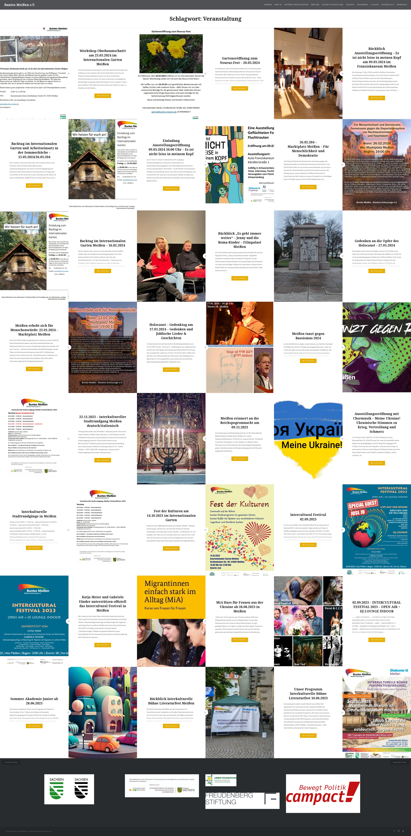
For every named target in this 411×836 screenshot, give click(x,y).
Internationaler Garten (296, 4)
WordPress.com (46, 831)
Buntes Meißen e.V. (19, 5)
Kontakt (350, 4)
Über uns (315, 4)
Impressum (402, 4)
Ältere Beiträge (11, 762)
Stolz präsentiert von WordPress (17, 831)
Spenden (268, 4)
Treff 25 (278, 4)
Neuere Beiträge (399, 762)
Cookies (375, 4)
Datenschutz (387, 4)
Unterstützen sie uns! (332, 4)
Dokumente (362, 4)
